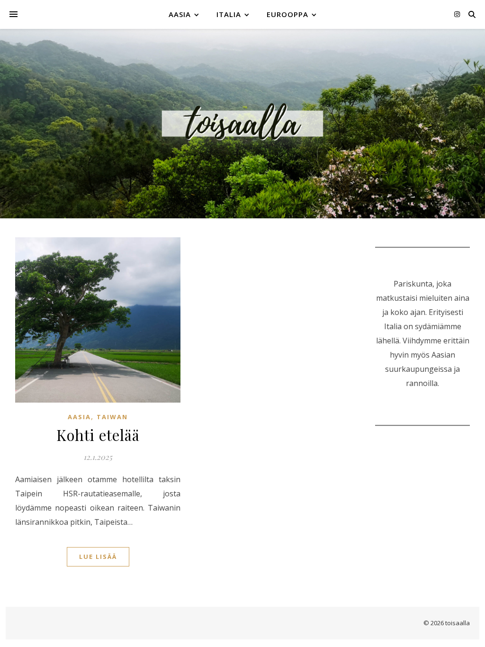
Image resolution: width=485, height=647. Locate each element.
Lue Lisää (98, 556)
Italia (228, 14)
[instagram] (457, 13)
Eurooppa (287, 14)
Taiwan (112, 417)
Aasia (180, 14)
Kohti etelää (98, 435)
